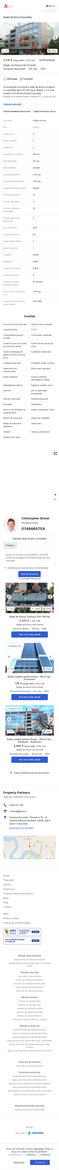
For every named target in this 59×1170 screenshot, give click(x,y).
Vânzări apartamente (29, 955)
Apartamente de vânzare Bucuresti (29, 959)
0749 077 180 (16, 805)
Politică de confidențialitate (16, 923)
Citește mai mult (12, 104)
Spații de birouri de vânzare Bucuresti (29, 1030)
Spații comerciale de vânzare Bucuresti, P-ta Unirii (30, 1051)
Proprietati (8, 880)
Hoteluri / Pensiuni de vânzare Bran (29, 1109)
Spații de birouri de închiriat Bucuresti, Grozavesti (29, 1091)
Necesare (16, 1154)
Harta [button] (53, 51)
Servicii (7, 884)
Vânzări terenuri (29, 997)
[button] (4, 37)
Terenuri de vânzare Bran (29, 1001)
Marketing (45, 1154)
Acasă (6, 875)
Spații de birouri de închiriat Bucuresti (29, 1076)
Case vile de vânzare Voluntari (29, 980)
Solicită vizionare (29, 574)
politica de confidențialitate (36, 568)
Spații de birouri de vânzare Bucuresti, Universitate (29, 1041)
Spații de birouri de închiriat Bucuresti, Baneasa (29, 1083)
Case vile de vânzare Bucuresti (29, 987)
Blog (5, 902)
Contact (7, 907)
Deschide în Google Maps (21, 828)
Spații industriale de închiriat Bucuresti (29, 1087)
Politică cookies (11, 918)
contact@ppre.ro (17, 811)
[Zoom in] (55, 495)
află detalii (39, 1149)
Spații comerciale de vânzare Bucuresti (29, 1033)
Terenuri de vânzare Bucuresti (29, 1012)
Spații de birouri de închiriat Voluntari (29, 1094)
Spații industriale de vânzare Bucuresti (29, 1037)
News (6, 898)
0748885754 (33, 529)
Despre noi (8, 889)
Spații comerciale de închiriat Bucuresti (29, 1080)
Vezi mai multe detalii (29, 634)
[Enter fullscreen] (55, 453)
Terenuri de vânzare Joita (29, 1005)
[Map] (29, 476)
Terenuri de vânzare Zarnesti (29, 1008)
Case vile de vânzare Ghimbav (29, 991)
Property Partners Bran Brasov (18, 893)
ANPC (6, 914)
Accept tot (40, 1162)
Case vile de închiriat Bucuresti (29, 1066)
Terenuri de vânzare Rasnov (29, 1016)
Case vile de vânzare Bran (29, 976)
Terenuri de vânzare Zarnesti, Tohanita (29, 1019)
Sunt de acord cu (28, 568)
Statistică (31, 1154)
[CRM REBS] (35, 1133)
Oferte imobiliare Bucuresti (17, 111)
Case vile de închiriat (29, 1062)
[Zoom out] (55, 499)
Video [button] (37, 608)
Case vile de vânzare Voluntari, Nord (29, 983)
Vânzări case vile (29, 972)
